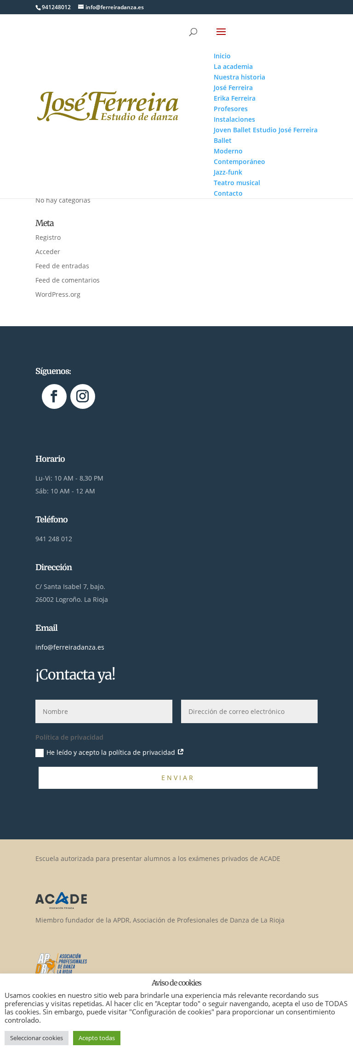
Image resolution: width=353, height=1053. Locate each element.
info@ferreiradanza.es (69, 647)
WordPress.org (57, 294)
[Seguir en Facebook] (54, 396)
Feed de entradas (62, 265)
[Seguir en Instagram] (82, 396)
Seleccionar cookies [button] (36, 1038)
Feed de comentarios (67, 280)
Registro (48, 237)
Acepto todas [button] (97, 1038)
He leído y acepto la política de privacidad (111, 752)
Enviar (178, 777)
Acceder (47, 251)
